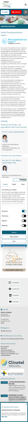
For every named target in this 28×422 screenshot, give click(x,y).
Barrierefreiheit (5, 346)
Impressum (4, 348)
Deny (14, 241)
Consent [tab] (5, 184)
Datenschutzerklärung (6, 350)
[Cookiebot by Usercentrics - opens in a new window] (19, 180)
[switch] (24, 216)
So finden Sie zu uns (6, 330)
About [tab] (23, 184)
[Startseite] (6, 2)
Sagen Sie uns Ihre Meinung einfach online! (12, 338)
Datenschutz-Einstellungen (8, 351)
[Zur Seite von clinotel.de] (12, 363)
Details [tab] (14, 184)
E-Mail (2, 323)
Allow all (14, 232)
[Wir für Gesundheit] (12, 372)
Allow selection (14, 236)
